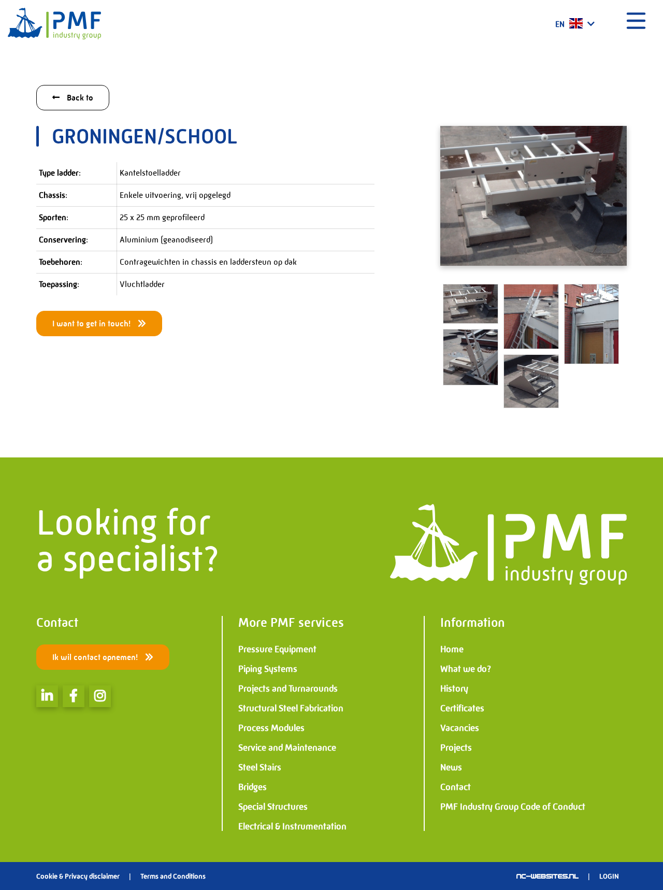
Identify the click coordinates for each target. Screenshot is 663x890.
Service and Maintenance (287, 747)
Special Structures (273, 806)
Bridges (252, 787)
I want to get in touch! (92, 323)
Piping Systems (267, 668)
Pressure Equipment (277, 649)
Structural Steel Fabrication (290, 708)
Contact (455, 787)
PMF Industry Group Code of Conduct (512, 806)
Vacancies (459, 728)
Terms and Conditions (173, 876)
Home (452, 649)
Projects (456, 747)
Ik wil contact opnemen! (96, 657)
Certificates (462, 708)
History (454, 688)
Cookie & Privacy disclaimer (78, 876)
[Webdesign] (547, 876)
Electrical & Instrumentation (292, 826)
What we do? (465, 668)
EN (561, 24)
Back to (79, 98)
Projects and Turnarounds (288, 688)
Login (609, 876)
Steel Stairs (259, 767)
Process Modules (271, 728)
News (451, 767)
